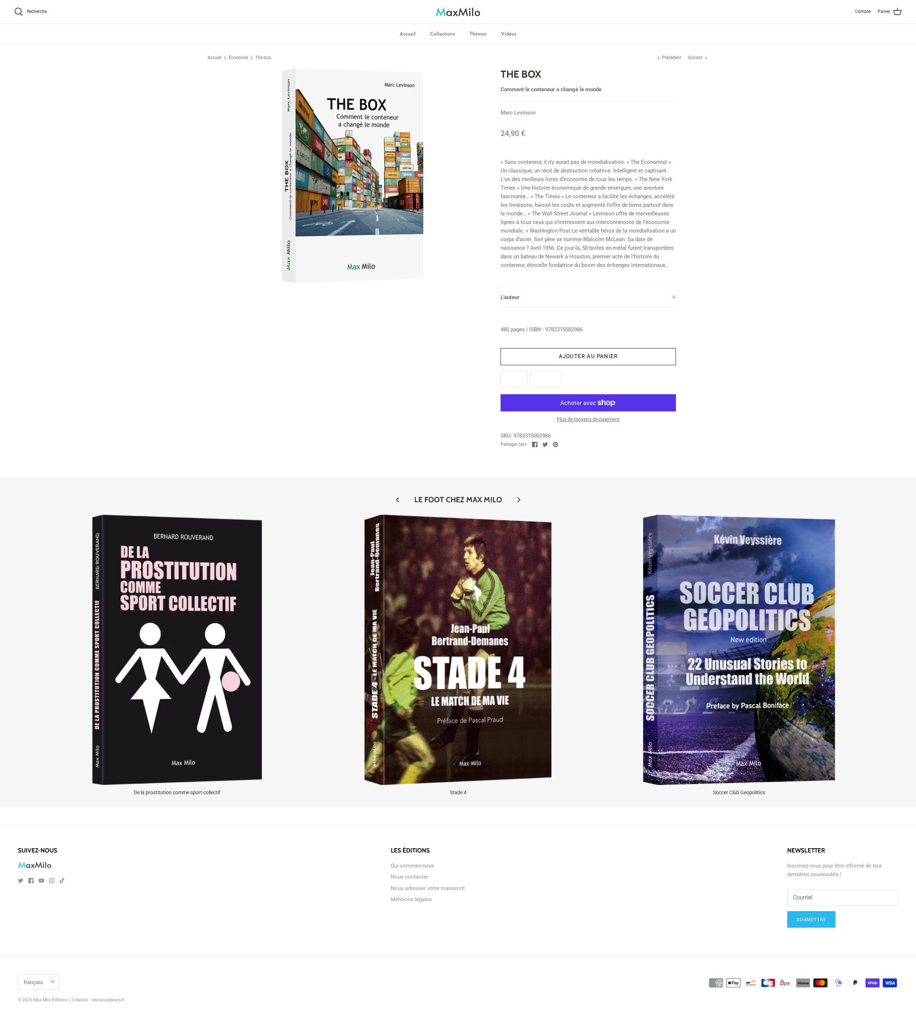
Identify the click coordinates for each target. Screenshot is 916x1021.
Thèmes (478, 34)
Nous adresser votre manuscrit (428, 888)
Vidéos (508, 34)
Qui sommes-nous (412, 866)
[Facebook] (31, 880)
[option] (353, 175)
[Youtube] (41, 880)
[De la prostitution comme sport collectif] (177, 650)
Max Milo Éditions (50, 999)
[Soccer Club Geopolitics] (739, 650)
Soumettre (811, 919)
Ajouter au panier (588, 356)
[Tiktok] (62, 880)
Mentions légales (411, 899)
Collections (442, 34)
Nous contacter (409, 877)
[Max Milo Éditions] (458, 11)
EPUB (514, 379)
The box (263, 57)
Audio (546, 379)
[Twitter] (20, 880)
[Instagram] (51, 880)
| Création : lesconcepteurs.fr (97, 999)
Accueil (408, 34)
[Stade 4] (458, 650)
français (33, 982)
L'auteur (510, 297)
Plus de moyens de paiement (588, 419)
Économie (238, 57)
